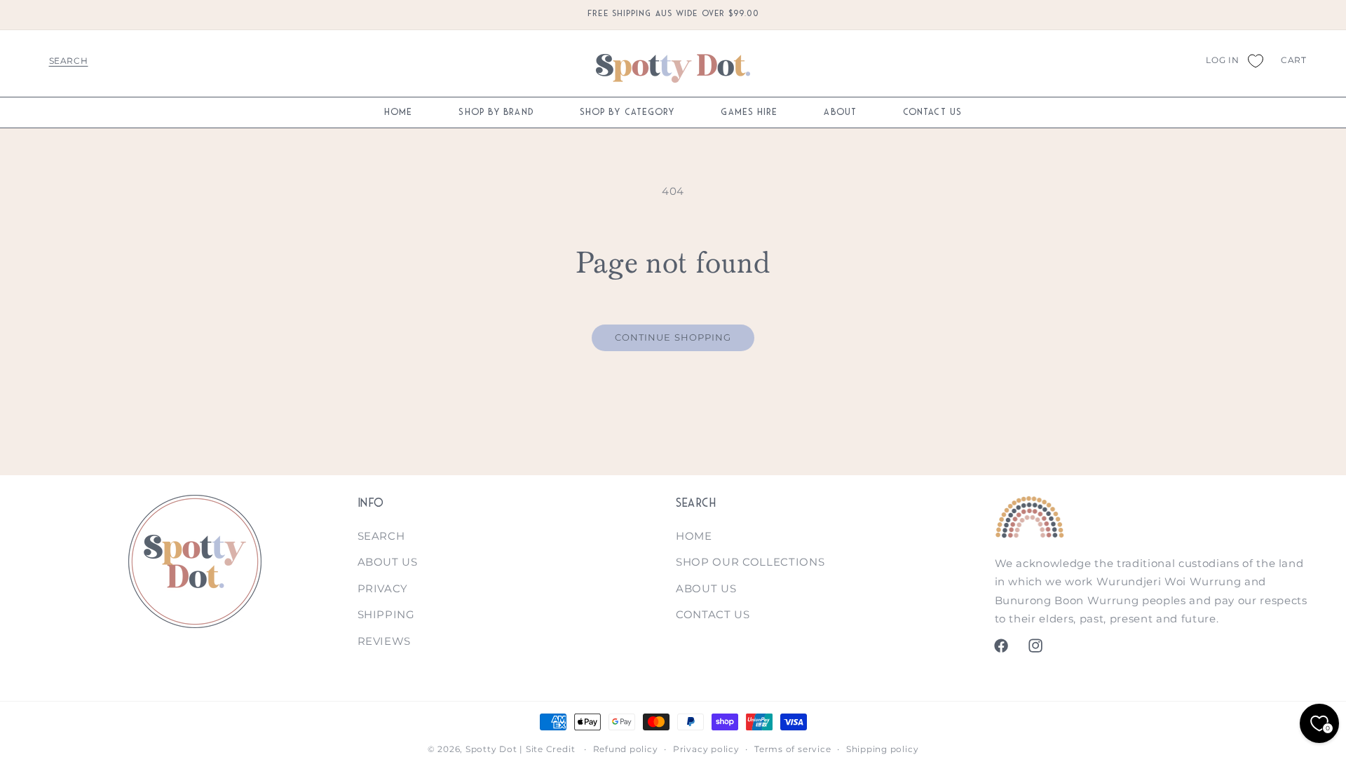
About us (388, 561)
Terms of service (792, 749)
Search (381, 536)
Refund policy (625, 749)
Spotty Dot (491, 749)
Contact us (713, 614)
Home (694, 536)
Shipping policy (882, 749)
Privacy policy (706, 749)
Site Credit (550, 749)
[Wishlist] (1255, 60)
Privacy (383, 588)
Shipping (386, 614)
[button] (68, 60)
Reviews (385, 641)
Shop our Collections (750, 561)
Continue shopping (673, 337)
